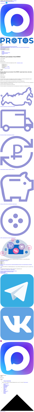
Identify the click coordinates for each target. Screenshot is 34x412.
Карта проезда (26, 382)
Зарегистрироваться (3, 260)
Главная (1, 46)
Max (9, 269)
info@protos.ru (13, 269)
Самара (5, 389)
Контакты (12, 1)
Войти (7, 260)
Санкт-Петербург (6, 383)
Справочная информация (15, 264)
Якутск (5, 392)
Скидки (6, 1)
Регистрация (14, 46)
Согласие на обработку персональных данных (6, 271)
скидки (8, 66)
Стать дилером (20, 47)
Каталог (3, 51)
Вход (16, 46)
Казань (5, 384)
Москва (3, 37)
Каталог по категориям (6, 46)
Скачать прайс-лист (13, 47)
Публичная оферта (3, 272)
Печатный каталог (7, 47)
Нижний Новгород (6, 385)
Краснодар (5, 387)
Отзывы (20, 264)
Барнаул (5, 393)
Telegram (7, 269)
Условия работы (2, 1)
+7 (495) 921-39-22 (3, 3)
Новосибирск (5, 386)
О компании (9, 1)
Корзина (10, 46)
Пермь (4, 390)
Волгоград (5, 391)
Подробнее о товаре (20, 62)
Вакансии (27, 264)
